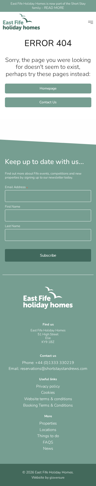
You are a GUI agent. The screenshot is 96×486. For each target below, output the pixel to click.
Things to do (48, 436)
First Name (12, 206)
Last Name (12, 226)
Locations (48, 429)
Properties (48, 423)
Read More (54, 7)
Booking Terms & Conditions (48, 405)
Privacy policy (48, 386)
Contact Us (48, 102)
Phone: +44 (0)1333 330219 (48, 362)
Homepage (48, 88)
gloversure (56, 477)
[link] (21, 22)
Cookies (48, 392)
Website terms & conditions (48, 399)
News (48, 448)
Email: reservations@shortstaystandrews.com (48, 368)
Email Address (16, 187)
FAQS (48, 442)
